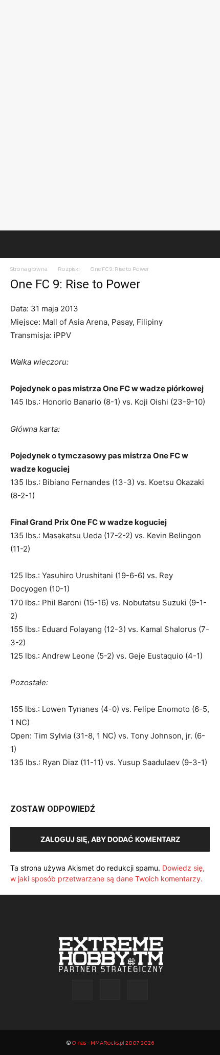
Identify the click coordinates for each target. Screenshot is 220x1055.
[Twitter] (137, 990)
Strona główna (29, 268)
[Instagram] (110, 989)
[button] (17, 244)
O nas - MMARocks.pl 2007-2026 (113, 1042)
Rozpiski (69, 268)
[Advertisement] (110, 115)
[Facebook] (82, 990)
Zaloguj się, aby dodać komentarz (110, 839)
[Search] (205, 244)
